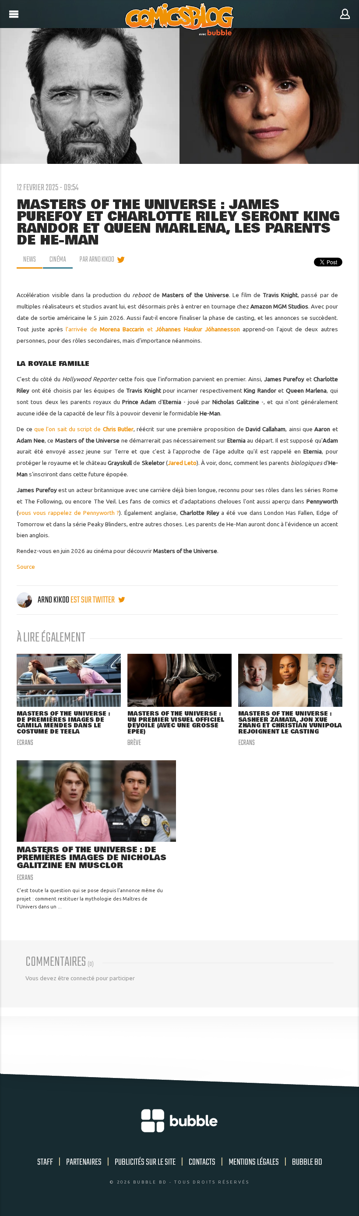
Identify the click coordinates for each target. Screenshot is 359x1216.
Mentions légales (254, 1162)
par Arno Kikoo (97, 260)
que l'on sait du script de (84, 429)
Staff (45, 1162)
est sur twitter (93, 600)
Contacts (202, 1162)
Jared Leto (182, 462)
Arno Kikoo (53, 600)
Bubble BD (307, 1162)
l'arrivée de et (110, 329)
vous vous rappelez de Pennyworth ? (68, 512)
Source (26, 566)
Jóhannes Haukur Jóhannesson (197, 329)
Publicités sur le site (145, 1162)
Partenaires (84, 1162)
